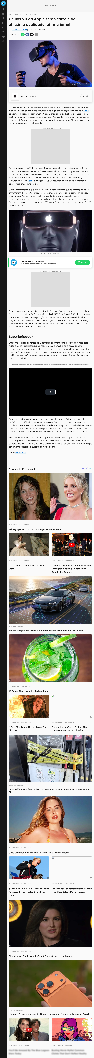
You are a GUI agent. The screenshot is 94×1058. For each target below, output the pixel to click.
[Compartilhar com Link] (36, 34)
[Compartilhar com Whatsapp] (23, 34)
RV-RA (34, 14)
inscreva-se (47, 89)
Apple (86, 110)
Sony (30, 180)
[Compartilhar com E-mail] (32, 34)
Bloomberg (20, 452)
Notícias (18, 14)
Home (11, 14)
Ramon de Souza (19, 29)
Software (26, 14)
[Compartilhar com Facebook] (27, 34)
